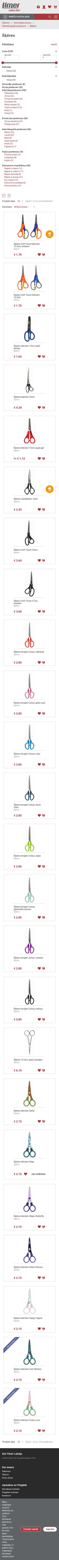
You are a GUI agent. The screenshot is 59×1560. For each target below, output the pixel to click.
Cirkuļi (9, 113)
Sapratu (50, 1529)
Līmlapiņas (10, 157)
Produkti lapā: (8, 201)
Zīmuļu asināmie (13, 121)
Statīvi (8, 144)
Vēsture (5, 1474)
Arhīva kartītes (12, 186)
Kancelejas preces (22, 22)
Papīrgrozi (10, 146)
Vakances (6, 1471)
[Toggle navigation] (56, 17)
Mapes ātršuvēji (12, 174)
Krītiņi (8, 110)
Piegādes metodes (10, 1492)
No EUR (8, 55)
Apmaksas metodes (11, 1489)
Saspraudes (11, 141)
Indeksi (8, 160)
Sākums (6, 22)
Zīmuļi (9, 96)
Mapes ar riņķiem (13, 171)
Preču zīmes (7, 1478)
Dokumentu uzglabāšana (16, 165)
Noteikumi (6, 1496)
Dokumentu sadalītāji (15, 183)
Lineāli (9, 135)
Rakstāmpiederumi (14, 90)
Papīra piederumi (12, 151)
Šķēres (33, 26)
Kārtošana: (7, 207)
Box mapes (11, 180)
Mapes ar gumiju (13, 177)
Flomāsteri (10, 102)
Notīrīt (54, 44)
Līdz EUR (46, 55)
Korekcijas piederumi (15, 118)
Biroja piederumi (12, 87)
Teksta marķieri (13, 107)
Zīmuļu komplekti (13, 99)
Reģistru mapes (13, 168)
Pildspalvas (11, 93)
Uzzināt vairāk (30, 1529)
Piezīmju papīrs (12, 155)
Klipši (8, 138)
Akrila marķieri (12, 104)
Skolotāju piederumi (13, 84)
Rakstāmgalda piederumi (14, 26)
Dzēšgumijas (11, 124)
